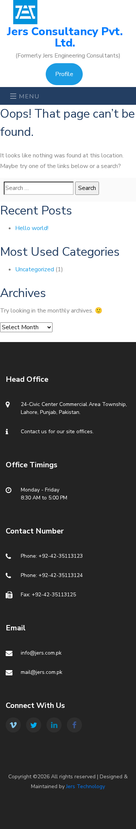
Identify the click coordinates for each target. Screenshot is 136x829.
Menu (28, 96)
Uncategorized (34, 269)
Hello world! (31, 228)
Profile (64, 74)
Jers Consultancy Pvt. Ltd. (65, 37)
